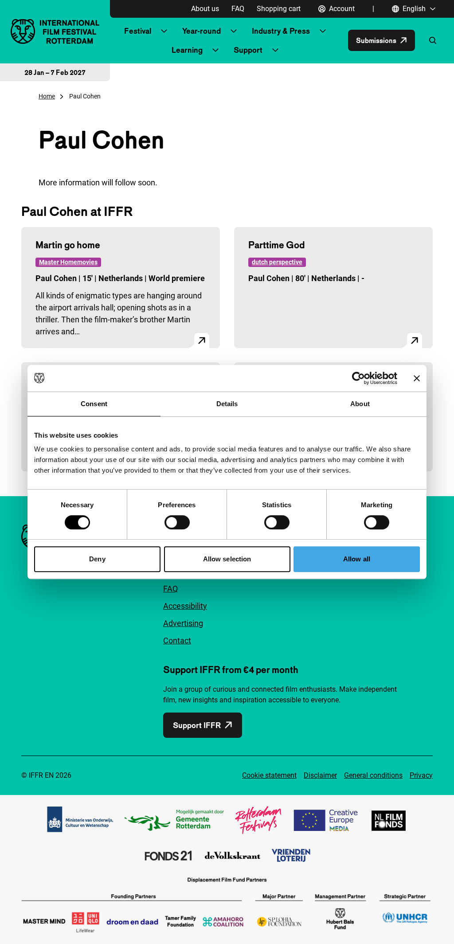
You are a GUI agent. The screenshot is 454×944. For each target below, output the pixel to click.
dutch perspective (277, 262)
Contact (177, 640)
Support (248, 50)
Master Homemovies (68, 262)
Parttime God (276, 245)
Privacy (421, 775)
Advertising (183, 623)
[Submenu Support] (275, 50)
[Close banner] (417, 378)
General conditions (373, 775)
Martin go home (67, 245)
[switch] (177, 522)
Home (47, 96)
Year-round (201, 30)
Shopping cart (279, 8)
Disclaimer (320, 775)
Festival (137, 30)
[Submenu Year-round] (234, 31)
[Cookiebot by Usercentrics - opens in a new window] (358, 378)
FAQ (237, 8)
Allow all (356, 559)
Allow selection (227, 559)
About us (205, 8)
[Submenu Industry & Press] (323, 31)
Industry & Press (281, 30)
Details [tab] (227, 403)
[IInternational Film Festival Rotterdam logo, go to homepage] (55, 31)
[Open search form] (432, 40)
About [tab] (360, 403)
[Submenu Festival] (164, 31)
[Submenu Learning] (215, 50)
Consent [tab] (94, 403)
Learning (187, 50)
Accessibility (185, 606)
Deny (97, 559)
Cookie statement (269, 775)
